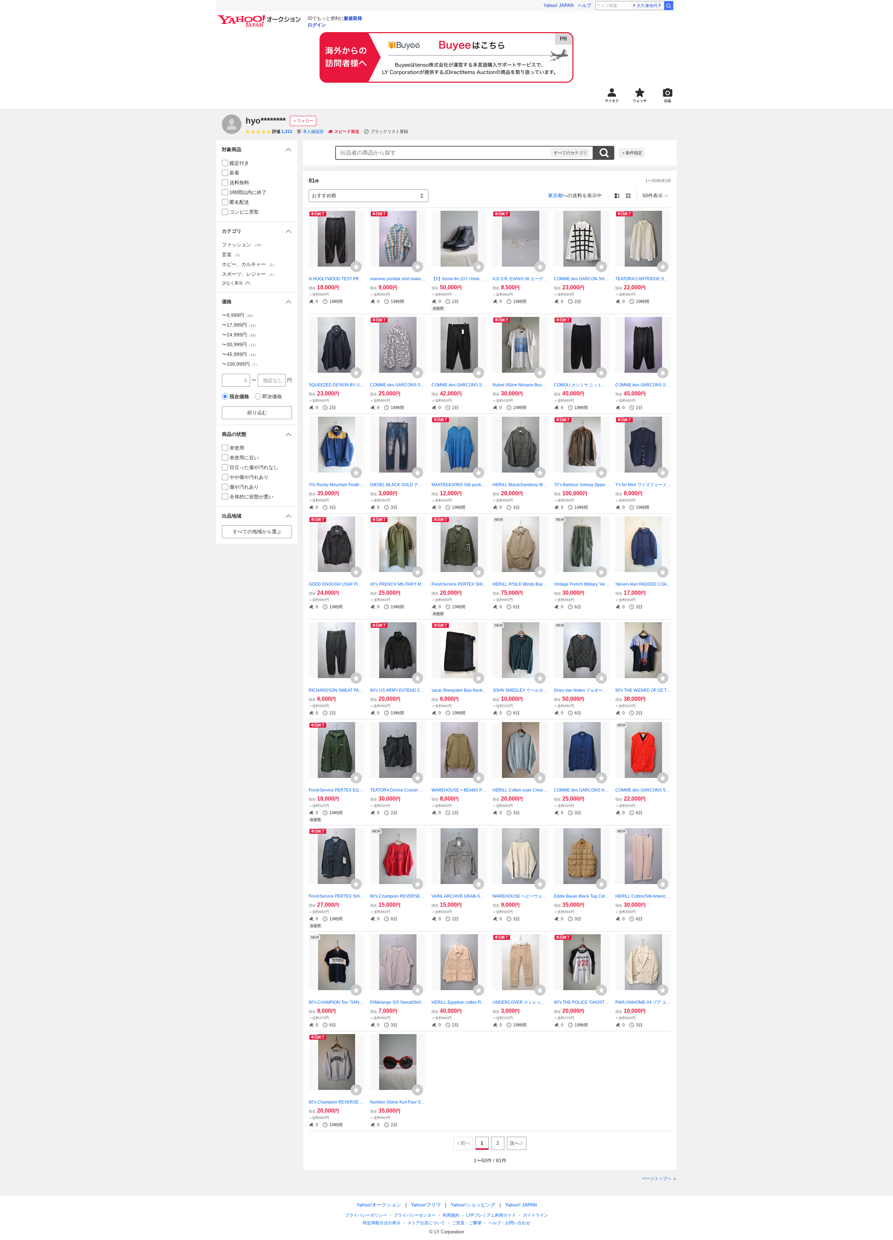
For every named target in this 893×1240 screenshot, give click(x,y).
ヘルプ (584, 5)
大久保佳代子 (649, 5)
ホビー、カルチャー (249, 264)
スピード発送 (346, 131)
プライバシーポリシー (366, 1215)
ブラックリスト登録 (389, 131)
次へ (514, 1143)
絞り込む (257, 412)
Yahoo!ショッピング (473, 1205)
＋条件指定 (631, 152)
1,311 (287, 131)
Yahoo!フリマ (426, 1205)
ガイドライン (535, 1215)
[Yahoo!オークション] (260, 17)
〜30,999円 (240, 344)
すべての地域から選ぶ (257, 531)
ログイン (317, 25)
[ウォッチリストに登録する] (356, 266)
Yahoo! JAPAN (558, 5)
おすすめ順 (324, 195)
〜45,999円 (240, 354)
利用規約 (451, 1215)
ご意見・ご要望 (466, 1222)
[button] (257, 149)
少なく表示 (232, 283)
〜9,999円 (238, 315)
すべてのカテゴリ (570, 152)
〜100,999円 (240, 364)
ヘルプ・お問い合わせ (509, 1222)
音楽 (232, 254)
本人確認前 (313, 131)
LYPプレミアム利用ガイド (491, 1215)
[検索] (668, 5)
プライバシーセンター (415, 1215)
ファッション (243, 244)
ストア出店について (426, 1222)
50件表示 (653, 195)
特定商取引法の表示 (381, 1222)
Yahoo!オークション (379, 1205)
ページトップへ (656, 1178)
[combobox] (443, 153)
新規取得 (353, 18)
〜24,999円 (240, 334)
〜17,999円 (240, 325)
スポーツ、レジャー (249, 274)
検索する (603, 153)
